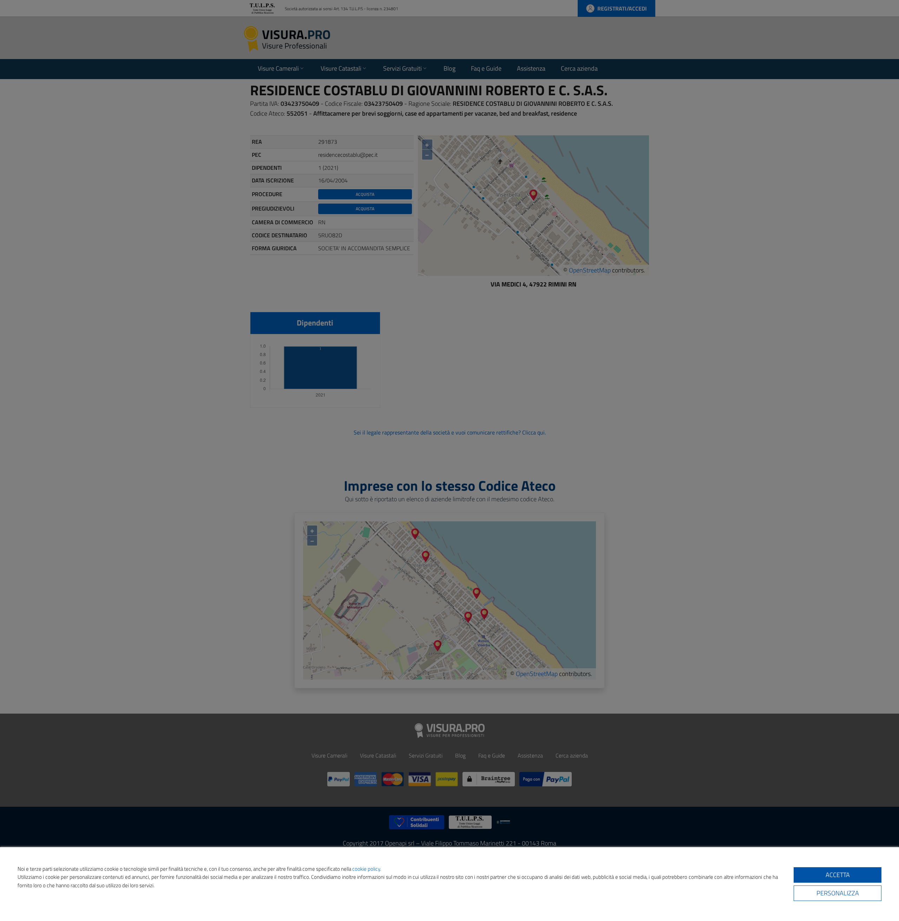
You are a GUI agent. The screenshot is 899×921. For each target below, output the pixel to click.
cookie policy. (366, 869)
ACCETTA (838, 875)
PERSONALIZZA (837, 893)
